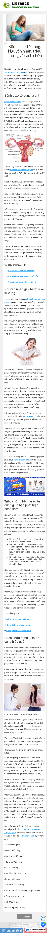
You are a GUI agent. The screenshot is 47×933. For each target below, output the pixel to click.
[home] (21, 5)
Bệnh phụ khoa (10, 43)
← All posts (25, 916)
